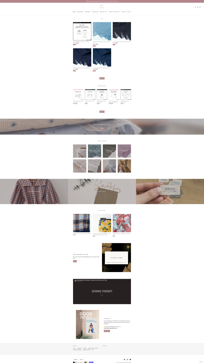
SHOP (102, 128)
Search (74, 348)
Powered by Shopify (128, 362)
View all (102, 78)
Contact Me (107, 330)
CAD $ (81, 359)
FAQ (92, 349)
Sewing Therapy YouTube (93, 348)
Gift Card (84, 348)
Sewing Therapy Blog (77, 349)
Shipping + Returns (86, 349)
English (75, 359)
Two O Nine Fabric (122, 362)
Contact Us (79, 348)
